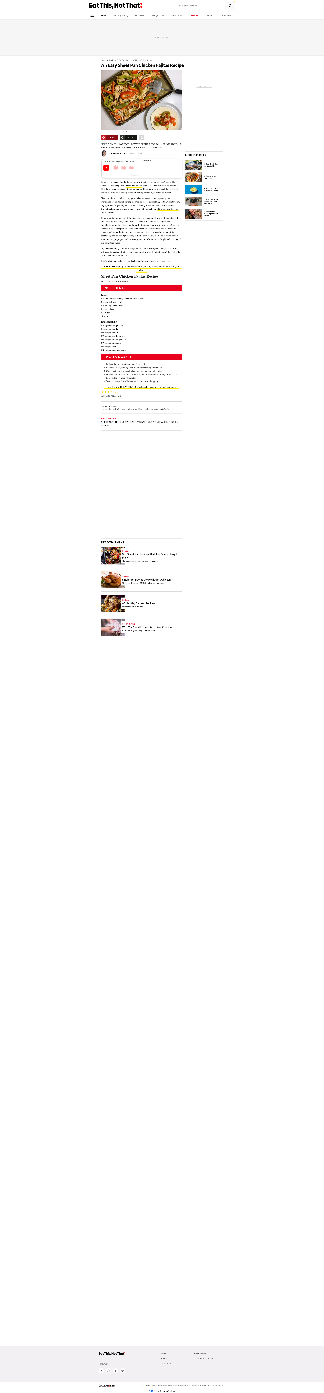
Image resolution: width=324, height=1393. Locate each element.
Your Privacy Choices (165, 1391)
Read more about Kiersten (159, 409)
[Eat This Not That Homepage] (115, 6)
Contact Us (166, 1363)
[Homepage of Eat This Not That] (112, 1353)
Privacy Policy (200, 1353)
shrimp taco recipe (157, 248)
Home (103, 60)
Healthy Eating (120, 15)
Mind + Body (225, 15)
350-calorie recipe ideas (143, 386)
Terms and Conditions (203, 1358)
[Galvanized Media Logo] (107, 1386)
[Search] (230, 5)
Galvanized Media (160, 1385)
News (103, 15)
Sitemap (164, 1358)
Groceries (140, 15)
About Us (165, 1353)
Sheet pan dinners (134, 185)
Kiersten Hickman (119, 153)
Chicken (106, 422)
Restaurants (177, 15)
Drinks (209, 15)
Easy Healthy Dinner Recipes (139, 422)
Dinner (117, 422)
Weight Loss (158, 15)
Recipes (194, 15)
